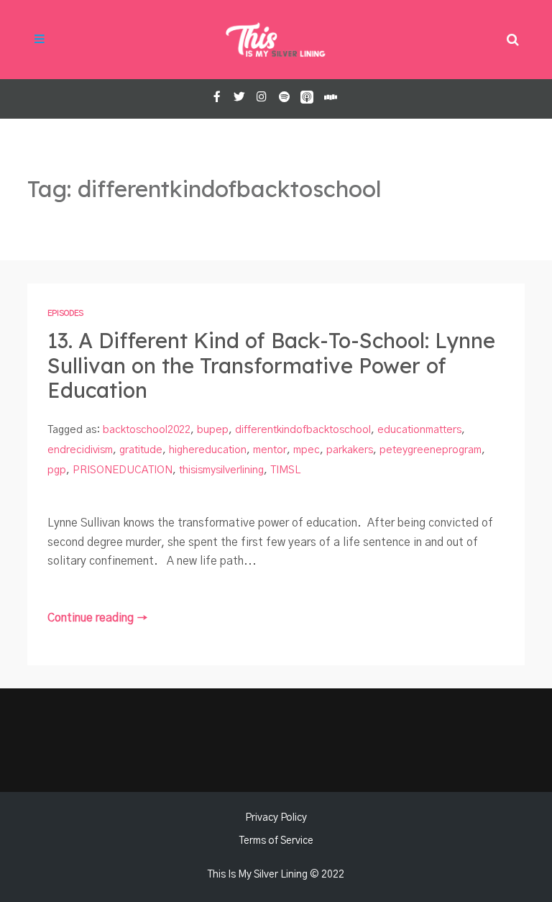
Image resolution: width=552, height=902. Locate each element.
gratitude (140, 450)
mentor (270, 450)
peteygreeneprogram (431, 450)
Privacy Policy (276, 818)
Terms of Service (276, 841)
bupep (213, 429)
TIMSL (285, 470)
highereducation (208, 450)
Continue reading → (97, 618)
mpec (306, 450)
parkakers (349, 450)
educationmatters (419, 429)
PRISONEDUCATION (122, 470)
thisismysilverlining (221, 470)
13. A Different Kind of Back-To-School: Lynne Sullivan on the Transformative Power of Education (271, 365)
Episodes (65, 313)
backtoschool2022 (146, 429)
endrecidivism (80, 450)
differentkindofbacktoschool (303, 429)
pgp (56, 470)
